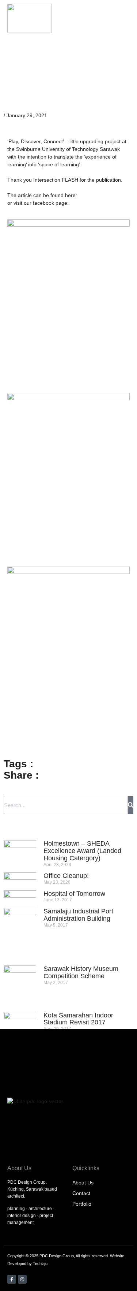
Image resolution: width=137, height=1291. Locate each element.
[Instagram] (22, 1279)
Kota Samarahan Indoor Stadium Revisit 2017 (78, 1019)
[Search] (130, 805)
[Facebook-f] (11, 1279)
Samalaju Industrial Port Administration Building (78, 915)
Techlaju (40, 1263)
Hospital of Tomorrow (74, 893)
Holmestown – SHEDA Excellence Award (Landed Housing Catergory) (82, 851)
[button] (108, 18)
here (70, 195)
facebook (43, 203)
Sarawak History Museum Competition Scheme (80, 972)
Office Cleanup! (66, 875)
